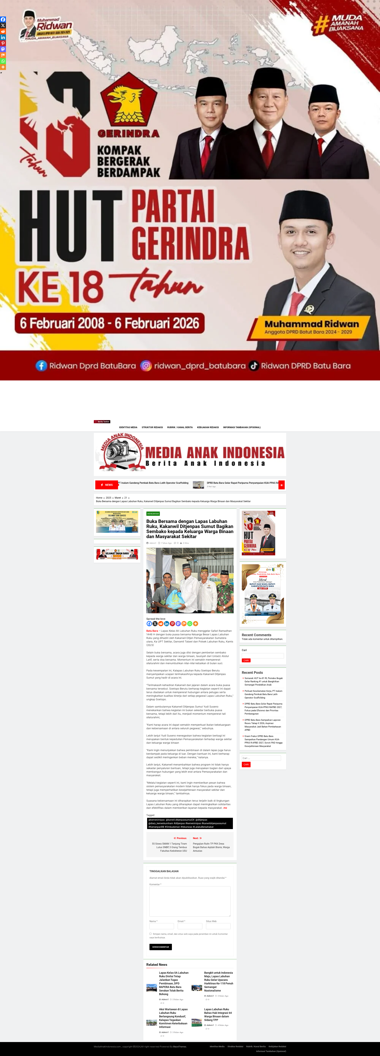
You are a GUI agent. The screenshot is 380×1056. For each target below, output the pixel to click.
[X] (155, 623)
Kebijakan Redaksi (208, 427)
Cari (244, 650)
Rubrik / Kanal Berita (180, 427)
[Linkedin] (166, 623)
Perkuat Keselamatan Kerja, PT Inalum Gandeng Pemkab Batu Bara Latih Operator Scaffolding (263, 694)
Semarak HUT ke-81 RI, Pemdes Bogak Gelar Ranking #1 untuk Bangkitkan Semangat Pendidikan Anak (264, 681)
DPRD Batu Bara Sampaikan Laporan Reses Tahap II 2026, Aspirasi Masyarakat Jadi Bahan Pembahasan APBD (274, 482)
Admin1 (152, 543)
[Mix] (184, 623)
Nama (153, 921)
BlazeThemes (179, 1046)
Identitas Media (128, 427)
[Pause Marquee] (281, 484)
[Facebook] (149, 623)
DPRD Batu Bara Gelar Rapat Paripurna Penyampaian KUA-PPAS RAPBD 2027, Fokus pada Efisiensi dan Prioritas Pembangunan (128, 482)
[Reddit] (160, 623)
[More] (195, 623)
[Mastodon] (178, 623)
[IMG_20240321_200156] (190, 454)
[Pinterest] (172, 623)
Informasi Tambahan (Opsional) (242, 427)
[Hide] (1, 73)
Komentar (155, 884)
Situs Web (211, 921)
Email (181, 921)
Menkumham (153, 513)
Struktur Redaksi (152, 427)
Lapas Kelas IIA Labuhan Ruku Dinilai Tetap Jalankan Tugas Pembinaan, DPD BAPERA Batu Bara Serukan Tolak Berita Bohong (174, 983)
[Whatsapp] (189, 623)
